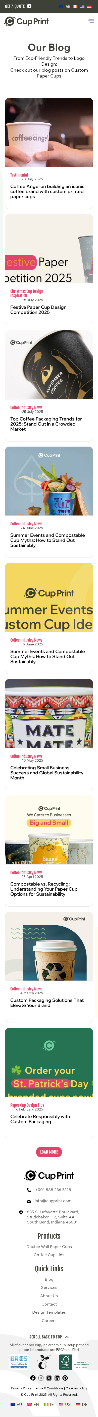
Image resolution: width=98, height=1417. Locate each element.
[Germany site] (89, 6)
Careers (49, 1320)
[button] (49, 1152)
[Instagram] (41, 1378)
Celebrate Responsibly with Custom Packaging (40, 1119)
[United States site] (82, 6)
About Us (49, 1296)
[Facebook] (33, 1378)
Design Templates (49, 1312)
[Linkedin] (57, 1378)
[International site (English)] (61, 6)
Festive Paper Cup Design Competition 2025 (38, 309)
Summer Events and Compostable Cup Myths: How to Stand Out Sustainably (47, 540)
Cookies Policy (76, 1388)
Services (49, 1287)
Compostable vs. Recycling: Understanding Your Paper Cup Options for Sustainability (44, 889)
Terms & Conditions (48, 1388)
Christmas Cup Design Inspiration (26, 293)
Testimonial (19, 175)
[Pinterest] (65, 1378)
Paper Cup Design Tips (27, 1105)
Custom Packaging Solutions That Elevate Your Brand (47, 1002)
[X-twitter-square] (49, 1378)
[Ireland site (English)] (75, 7)
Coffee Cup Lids (49, 1255)
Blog (49, 1279)
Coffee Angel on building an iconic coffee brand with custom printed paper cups (47, 191)
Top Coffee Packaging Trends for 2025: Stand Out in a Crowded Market (46, 424)
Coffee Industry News (26, 407)
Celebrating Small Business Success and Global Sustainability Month (46, 773)
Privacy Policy (21, 1388)
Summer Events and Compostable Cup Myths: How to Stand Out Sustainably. (47, 656)
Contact (49, 1304)
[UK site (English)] (68, 6)
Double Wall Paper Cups (49, 1246)
